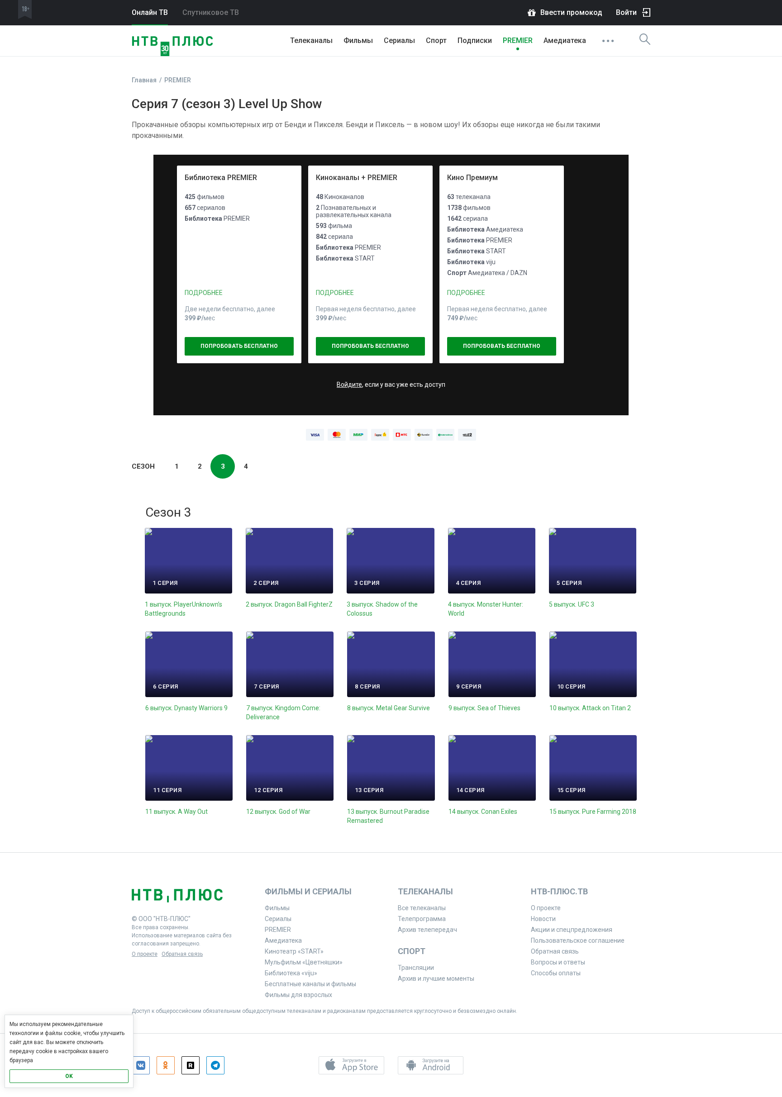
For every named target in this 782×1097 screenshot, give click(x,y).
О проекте (144, 954)
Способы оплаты (556, 973)
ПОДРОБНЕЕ (204, 292)
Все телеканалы (422, 908)
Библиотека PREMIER (221, 177)
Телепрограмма (422, 918)
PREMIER (518, 40)
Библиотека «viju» (291, 973)
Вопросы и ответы (558, 962)
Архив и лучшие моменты (436, 978)
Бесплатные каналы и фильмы (310, 984)
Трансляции (416, 967)
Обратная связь (182, 954)
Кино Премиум (472, 177)
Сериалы (399, 40)
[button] (351, 1065)
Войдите (349, 384)
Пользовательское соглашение (578, 940)
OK (69, 1076)
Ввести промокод (571, 12)
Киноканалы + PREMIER (356, 177)
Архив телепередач (427, 929)
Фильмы (358, 40)
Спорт (436, 40)
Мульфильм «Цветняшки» (304, 962)
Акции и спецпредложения (571, 929)
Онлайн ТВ (150, 12)
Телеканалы (311, 40)
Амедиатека (565, 40)
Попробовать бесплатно (239, 346)
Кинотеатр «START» (294, 951)
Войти (626, 12)
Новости (543, 918)
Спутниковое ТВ (210, 12)
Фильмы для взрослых (298, 994)
